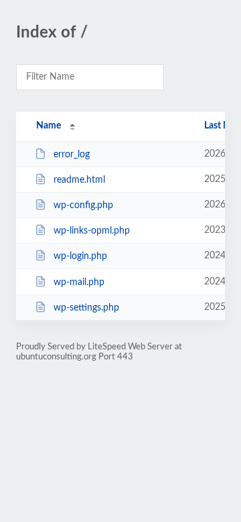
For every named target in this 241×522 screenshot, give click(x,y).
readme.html (79, 180)
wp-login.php (80, 256)
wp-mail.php (79, 282)
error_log (72, 154)
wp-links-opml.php (92, 231)
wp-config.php (83, 205)
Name (48, 125)
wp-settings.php (86, 308)
